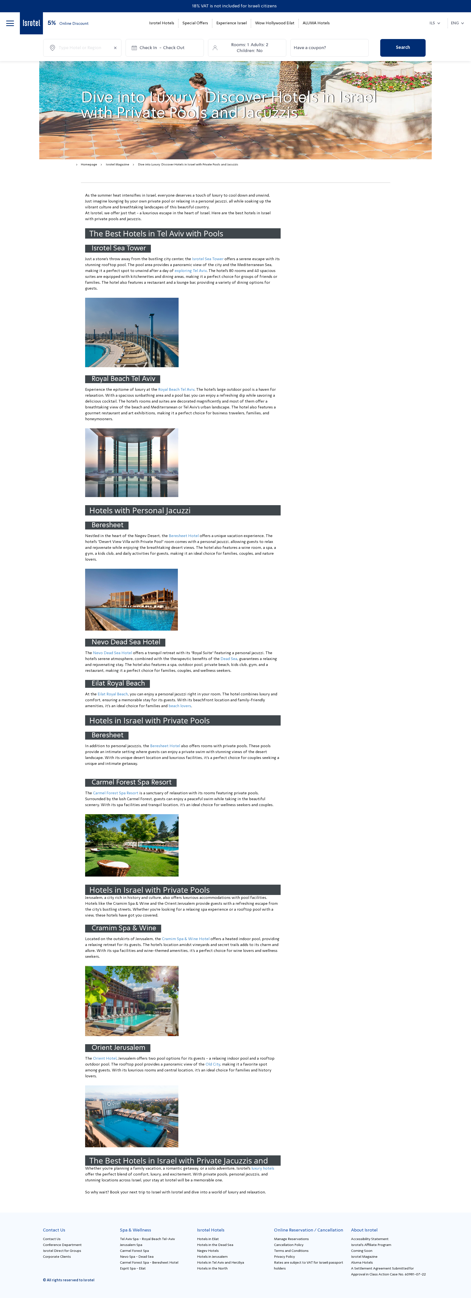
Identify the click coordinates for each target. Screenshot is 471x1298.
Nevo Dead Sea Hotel (112, 653)
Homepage (89, 164)
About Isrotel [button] (364, 1230)
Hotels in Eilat (208, 1239)
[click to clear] (115, 48)
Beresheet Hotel (184, 536)
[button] (10, 23)
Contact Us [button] (54, 1230)
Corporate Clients (57, 1256)
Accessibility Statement (370, 1239)
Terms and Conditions (291, 1251)
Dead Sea (229, 659)
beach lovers (180, 706)
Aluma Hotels (362, 1262)
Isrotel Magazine (117, 164)
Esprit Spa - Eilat (133, 1268)
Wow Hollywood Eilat (274, 23)
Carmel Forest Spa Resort (115, 793)
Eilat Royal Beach (113, 694)
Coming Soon (361, 1251)
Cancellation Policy (288, 1245)
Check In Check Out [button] (162, 48)
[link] (31, 23)
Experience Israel (231, 23)
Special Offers (195, 23)
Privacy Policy (284, 1256)
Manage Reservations (291, 1239)
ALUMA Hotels (316, 23)
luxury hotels (262, 1169)
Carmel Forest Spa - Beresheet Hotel (149, 1262)
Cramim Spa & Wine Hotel (185, 939)
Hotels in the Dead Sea (215, 1245)
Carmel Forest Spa (134, 1251)
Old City (213, 1065)
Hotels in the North (212, 1268)
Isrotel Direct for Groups (62, 1251)
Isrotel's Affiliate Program (371, 1245)
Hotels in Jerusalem (212, 1256)
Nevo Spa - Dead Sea (137, 1256)
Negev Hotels (208, 1251)
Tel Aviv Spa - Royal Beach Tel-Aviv (147, 1239)
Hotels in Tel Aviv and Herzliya (220, 1262)
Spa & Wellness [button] (135, 1230)
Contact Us (52, 1239)
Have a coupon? (310, 48)
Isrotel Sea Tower (207, 259)
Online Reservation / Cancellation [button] (308, 1230)
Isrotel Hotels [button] (161, 23)
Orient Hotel (105, 1059)
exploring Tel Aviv (191, 271)
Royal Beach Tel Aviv (176, 390)
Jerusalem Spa (131, 1245)
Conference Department (62, 1245)
